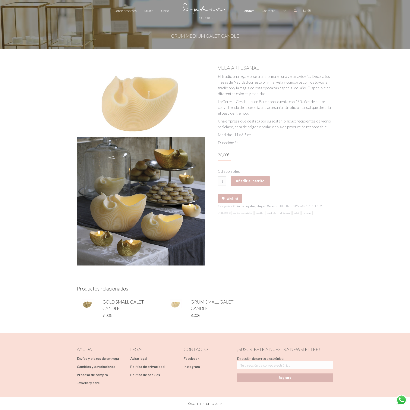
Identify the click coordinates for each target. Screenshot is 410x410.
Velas (271, 206)
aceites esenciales (242, 213)
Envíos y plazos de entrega (98, 358)
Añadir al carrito (250, 181)
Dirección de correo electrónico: (260, 358)
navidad (307, 213)
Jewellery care (88, 383)
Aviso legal (138, 358)
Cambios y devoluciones (96, 366)
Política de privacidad (147, 366)
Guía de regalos (244, 206)
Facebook (191, 358)
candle (259, 213)
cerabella (271, 213)
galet (296, 213)
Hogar (261, 206)
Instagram (192, 366)
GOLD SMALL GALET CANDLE (123, 305)
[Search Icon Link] (296, 10)
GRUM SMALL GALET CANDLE (212, 305)
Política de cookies (145, 375)
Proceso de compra (92, 375)
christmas (285, 213)
